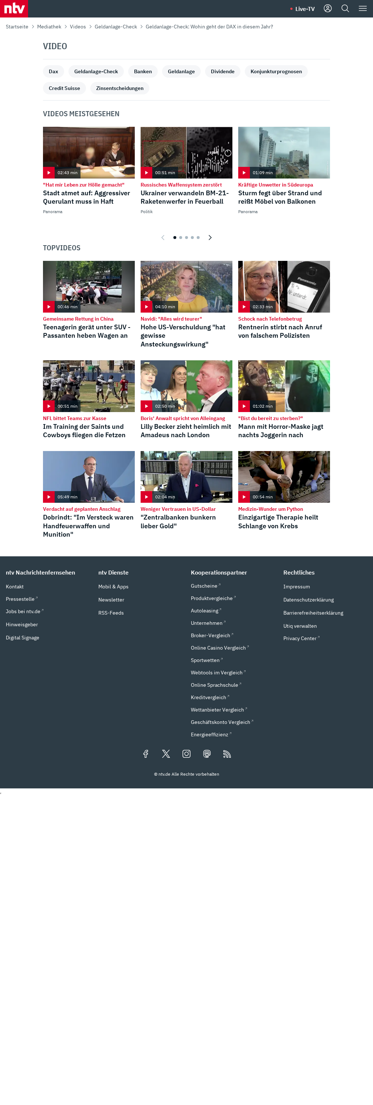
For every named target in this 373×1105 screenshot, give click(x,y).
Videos (78, 26)
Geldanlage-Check (116, 26)
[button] (48, 572)
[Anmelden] (327, 8)
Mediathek (49, 26)
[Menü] (362, 8)
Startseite (17, 26)
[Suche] (345, 8)
